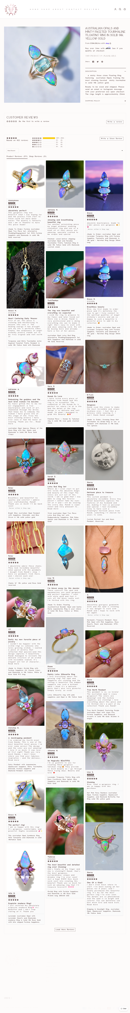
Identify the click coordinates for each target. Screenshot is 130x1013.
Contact (49, 959)
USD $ (7, 998)
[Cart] (124, 9)
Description (90, 71)
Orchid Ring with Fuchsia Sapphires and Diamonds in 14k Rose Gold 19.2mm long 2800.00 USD (63, 893)
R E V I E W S (91, 9)
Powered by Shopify (30, 1007)
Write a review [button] (114, 122)
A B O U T (58, 9)
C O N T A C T (74, 9)
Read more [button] (53, 509)
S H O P (46, 9)
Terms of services (53, 962)
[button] (37, 138)
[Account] (115, 9)
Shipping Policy (92, 101)
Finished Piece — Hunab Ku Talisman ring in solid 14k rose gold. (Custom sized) (63, 421)
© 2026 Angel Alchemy (12, 1007)
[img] (17, 138)
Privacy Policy (51, 973)
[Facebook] (91, 960)
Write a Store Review (111, 138)
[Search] (120, 9)
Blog (48, 981)
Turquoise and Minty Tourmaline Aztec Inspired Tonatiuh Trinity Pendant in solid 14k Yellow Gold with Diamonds (25, 343)
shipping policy (52, 966)
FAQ (47, 977)
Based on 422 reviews (17, 140)
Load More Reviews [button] (65, 929)
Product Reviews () (17, 156)
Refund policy (51, 970)
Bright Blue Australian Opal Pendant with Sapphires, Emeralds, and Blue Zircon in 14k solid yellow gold (24, 515)
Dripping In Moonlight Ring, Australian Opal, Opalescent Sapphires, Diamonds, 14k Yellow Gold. (104, 911)
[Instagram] (95, 960)
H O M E (34, 9)
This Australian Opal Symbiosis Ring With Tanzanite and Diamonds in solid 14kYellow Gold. (24, 838)
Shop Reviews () (37, 156)
